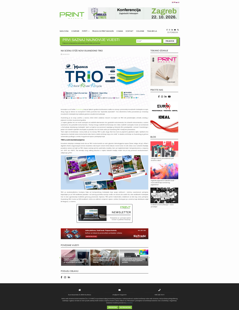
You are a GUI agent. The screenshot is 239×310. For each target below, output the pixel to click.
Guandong (79, 109)
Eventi (84, 31)
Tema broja (152, 31)
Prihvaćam (112, 307)
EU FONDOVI (172, 32)
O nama (119, 31)
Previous (60, 258)
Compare (75, 31)
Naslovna (64, 31)
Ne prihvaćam (125, 307)
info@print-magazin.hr (119, 295)
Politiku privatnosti (94, 43)
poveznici (129, 303)
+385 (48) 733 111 (159, 295)
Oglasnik (140, 31)
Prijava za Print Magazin (103, 31)
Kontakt (129, 31)
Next (149, 258)
